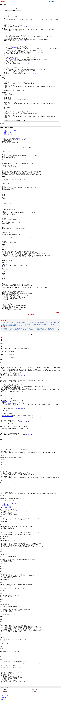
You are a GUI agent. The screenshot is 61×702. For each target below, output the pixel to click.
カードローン (56, 328)
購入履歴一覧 (4, 266)
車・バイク (16, 322)
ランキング (37, 318)
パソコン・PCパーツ (49, 322)
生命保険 (46, 329)
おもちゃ (29, 323)
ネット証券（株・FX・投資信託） (50, 328)
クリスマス (18, 325)
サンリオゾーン (27, 324)
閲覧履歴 (5, 691)
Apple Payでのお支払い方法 (10, 45)
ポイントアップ (17, 324)
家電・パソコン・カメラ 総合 (10, 321)
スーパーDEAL (34, 318)
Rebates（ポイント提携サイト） (17, 328)
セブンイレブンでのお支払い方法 (11, 58)
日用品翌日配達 (38, 324)
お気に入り (35, 689)
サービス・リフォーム (35, 323)
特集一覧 (22, 318)
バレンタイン (56, 324)
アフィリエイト (43, 328)
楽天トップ (19, 318)
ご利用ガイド (4, 697)
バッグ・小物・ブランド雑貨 (25, 321)
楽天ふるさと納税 (33, 324)
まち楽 (30, 324)
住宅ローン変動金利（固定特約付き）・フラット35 (31, 329)
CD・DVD (19, 323)
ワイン (46, 322)
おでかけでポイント (29, 328)
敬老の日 (10, 325)
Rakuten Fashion (35, 328)
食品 (25, 322)
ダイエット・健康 (56, 321)
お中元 (8, 325)
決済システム (9, 329)
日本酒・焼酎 (43, 322)
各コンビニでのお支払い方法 (10, 68)
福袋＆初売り (52, 324)
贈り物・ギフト (5, 324)
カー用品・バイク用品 (22, 322)
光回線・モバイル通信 (5, 323)
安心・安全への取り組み (6, 695)
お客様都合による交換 (7, 132)
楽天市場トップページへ (6, 699)
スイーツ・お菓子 (29, 322)
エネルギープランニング (20, 329)
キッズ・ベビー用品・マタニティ (49, 321)
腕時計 (38, 321)
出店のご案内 (41, 318)
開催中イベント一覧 (47, 324)
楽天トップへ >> (30, 316)
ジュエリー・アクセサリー (33, 321)
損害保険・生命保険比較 (41, 329)
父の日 (6, 325)
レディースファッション (17, 321)
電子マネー (6, 329)
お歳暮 (16, 325)
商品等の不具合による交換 (8, 134)
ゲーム (26, 323)
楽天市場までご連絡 (26, 26)
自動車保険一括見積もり (51, 329)
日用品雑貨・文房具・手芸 (54, 323)
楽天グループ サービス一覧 (6, 330)
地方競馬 (38, 328)
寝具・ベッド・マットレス (47, 323)
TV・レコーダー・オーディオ (12, 323)
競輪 (40, 328)
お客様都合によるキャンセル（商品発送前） (11, 130)
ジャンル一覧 (25, 318)
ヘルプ (3, 696)
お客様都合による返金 (7, 131)
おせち (22, 325)
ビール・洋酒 (39, 322)
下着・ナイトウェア (41, 321)
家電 (17, 323)
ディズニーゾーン (22, 324)
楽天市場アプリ (30, 318)
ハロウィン (13, 325)
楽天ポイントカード (23, 328)
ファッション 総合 (3, 321)
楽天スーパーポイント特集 (8, 328)
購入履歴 (17, 138)
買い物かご (6, 689)
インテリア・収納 (41, 323)
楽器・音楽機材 (23, 323)
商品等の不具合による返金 (8, 133)
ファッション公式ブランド (11, 324)
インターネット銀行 (57, 329)
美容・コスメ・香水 (12, 322)
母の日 (4, 325)
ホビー (31, 323)
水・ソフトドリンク (34, 322)
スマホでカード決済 (14, 329)
